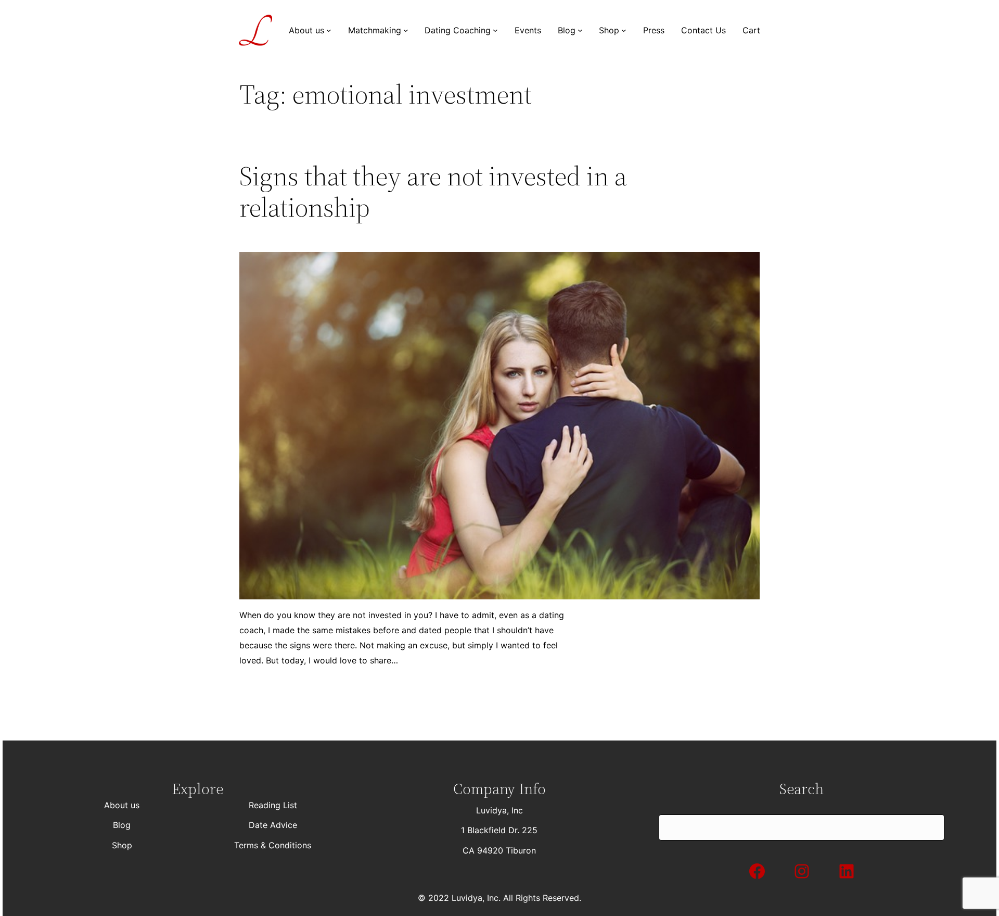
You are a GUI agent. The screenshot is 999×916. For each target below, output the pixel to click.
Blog (122, 825)
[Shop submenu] (623, 30)
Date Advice (273, 825)
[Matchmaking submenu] (405, 30)
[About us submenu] (328, 30)
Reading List (273, 805)
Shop (122, 845)
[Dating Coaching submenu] (495, 30)
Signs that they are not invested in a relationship (433, 191)
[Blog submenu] (580, 30)
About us (121, 805)
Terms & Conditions (272, 845)
